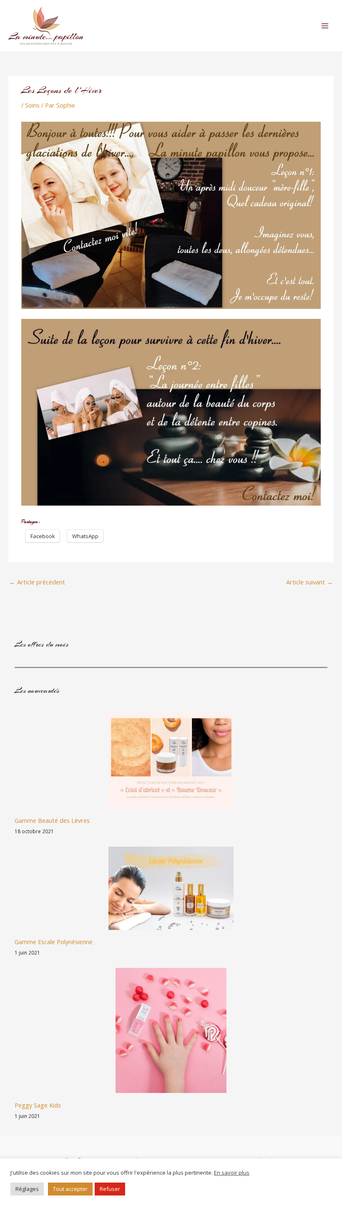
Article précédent (37, 582)
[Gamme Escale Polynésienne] (171, 888)
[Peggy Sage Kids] (171, 1030)
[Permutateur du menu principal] (325, 26)
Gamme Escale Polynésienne (54, 941)
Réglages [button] (27, 1189)
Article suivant (309, 582)
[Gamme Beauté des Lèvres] (171, 760)
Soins (32, 105)
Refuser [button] (110, 1189)
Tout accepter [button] (70, 1189)
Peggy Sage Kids (38, 1105)
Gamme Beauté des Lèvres (52, 820)
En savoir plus (231, 1172)
